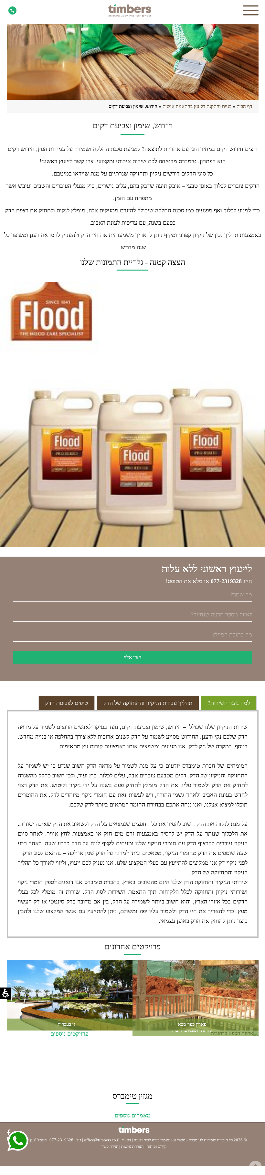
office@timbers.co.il (102, 1140)
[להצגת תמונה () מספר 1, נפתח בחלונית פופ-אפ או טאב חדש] (132, 414)
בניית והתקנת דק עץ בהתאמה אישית (197, 106)
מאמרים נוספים (133, 1115)
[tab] (229, 703)
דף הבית (244, 106)
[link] (11, 10)
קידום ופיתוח (156, 1146)
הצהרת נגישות (132, 1146)
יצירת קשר (109, 1146)
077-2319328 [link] (61, 1140)
